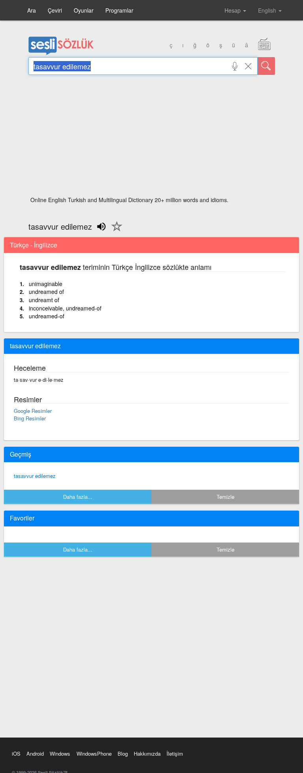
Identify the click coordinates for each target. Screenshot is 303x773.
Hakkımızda (147, 753)
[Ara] (266, 66)
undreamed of (46, 291)
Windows (60, 753)
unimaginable (45, 284)
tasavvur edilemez (35, 475)
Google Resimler (33, 410)
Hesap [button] (233, 10)
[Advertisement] (151, 138)
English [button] (268, 10)
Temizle (225, 496)
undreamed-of (46, 316)
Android (35, 753)
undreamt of (44, 300)
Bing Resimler (30, 418)
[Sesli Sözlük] (61, 53)
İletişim (174, 753)
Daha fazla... (77, 496)
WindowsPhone (94, 753)
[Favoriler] (115, 231)
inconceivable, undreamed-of (65, 308)
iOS (16, 753)
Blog (123, 753)
